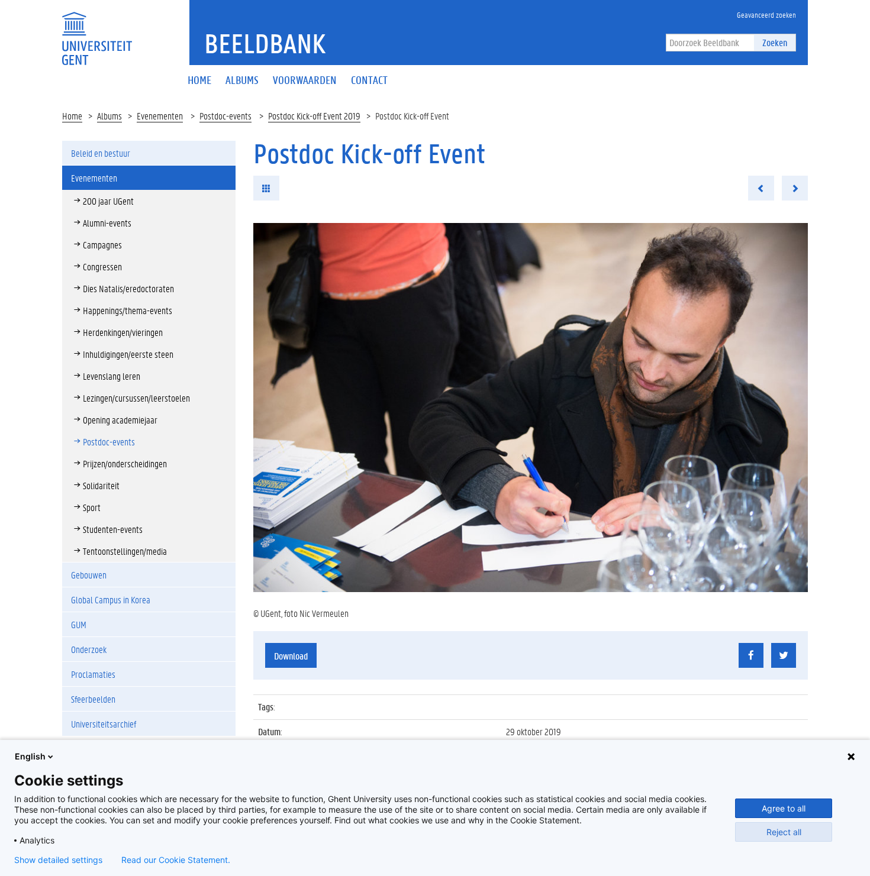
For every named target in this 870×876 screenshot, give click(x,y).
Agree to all (783, 808)
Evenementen (160, 115)
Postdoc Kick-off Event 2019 (314, 115)
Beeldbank (265, 43)
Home (72, 115)
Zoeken (774, 42)
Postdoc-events (225, 115)
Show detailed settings (58, 860)
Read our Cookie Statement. (175, 860)
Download (291, 655)
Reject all (783, 832)
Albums (109, 115)
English (30, 756)
